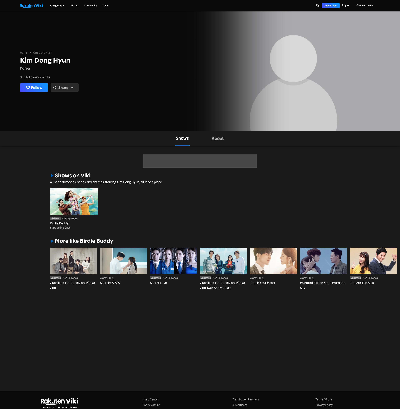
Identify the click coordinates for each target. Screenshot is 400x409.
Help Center (151, 399)
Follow (36, 87)
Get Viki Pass (331, 5)
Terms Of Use (323, 399)
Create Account (364, 5)
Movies (75, 5)
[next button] (339, 264)
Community (90, 5)
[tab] (182, 138)
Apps (105, 5)
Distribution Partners (245, 399)
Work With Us (151, 405)
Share (63, 87)
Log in (345, 5)
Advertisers (239, 405)
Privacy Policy (324, 405)
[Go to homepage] (31, 5)
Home (24, 52)
